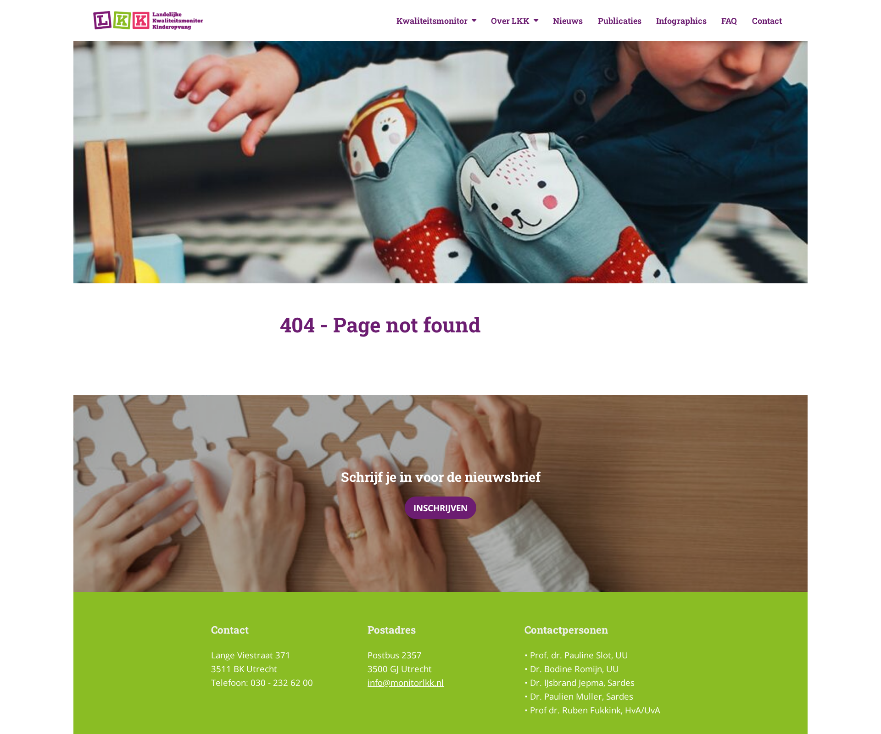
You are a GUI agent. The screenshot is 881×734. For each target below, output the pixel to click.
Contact (767, 20)
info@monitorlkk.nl (406, 682)
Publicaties (619, 20)
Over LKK (510, 20)
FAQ (729, 20)
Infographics (681, 20)
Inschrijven (440, 507)
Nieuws (568, 20)
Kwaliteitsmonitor (432, 20)
